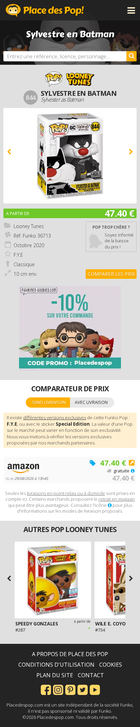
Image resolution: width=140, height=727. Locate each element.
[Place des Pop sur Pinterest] (70, 689)
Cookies (110, 664)
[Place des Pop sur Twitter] (82, 689)
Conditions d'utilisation (56, 664)
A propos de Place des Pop (70, 654)
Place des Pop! (45, 10)
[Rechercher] (131, 56)
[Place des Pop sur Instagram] (58, 689)
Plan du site (54, 675)
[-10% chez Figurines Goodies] (70, 328)
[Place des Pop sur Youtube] (95, 689)
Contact (91, 675)
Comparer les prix (111, 274)
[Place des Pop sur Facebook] (46, 689)
